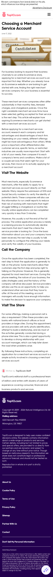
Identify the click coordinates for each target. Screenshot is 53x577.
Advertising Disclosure (42, 8)
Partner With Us (9, 523)
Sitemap (6, 515)
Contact (6, 532)
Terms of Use (8, 498)
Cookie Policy (8, 490)
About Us (6, 482)
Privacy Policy (8, 507)
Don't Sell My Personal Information (18, 541)
